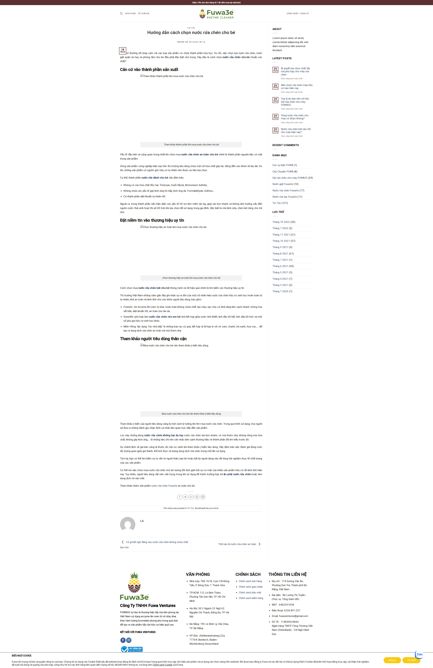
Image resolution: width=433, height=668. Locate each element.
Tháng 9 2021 (280, 247)
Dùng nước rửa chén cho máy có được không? (295, 117)
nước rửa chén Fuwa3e (164, 485)
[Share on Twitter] (185, 497)
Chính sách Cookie (162, 664)
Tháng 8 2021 (280, 253)
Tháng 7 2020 (280, 291)
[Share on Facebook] (179, 497)
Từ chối (411, 660)
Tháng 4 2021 (280, 278)
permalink (213, 508)
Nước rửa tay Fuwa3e (284, 196)
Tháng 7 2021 (280, 259)
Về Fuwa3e (144, 13)
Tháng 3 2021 (280, 285)
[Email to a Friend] (191, 497)
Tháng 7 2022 (280, 228)
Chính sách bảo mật (250, 592)
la (204, 42)
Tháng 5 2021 (280, 272)
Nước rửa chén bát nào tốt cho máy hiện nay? (296, 131)
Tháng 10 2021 (281, 240)
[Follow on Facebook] (123, 640)
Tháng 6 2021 (280, 266)
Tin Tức (191, 28)
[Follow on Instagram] (128, 640)
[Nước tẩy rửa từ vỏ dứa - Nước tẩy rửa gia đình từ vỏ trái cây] (216, 13)
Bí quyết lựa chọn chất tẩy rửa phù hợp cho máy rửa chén (295, 71)
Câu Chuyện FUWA (282, 171)
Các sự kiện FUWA (282, 165)
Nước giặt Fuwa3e (282, 184)
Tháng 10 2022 (281, 222)
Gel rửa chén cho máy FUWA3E (289, 177)
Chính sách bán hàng (250, 581)
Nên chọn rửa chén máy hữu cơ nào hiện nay (297, 87)
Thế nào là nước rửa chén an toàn (237, 544)
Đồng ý (392, 660)
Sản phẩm (130, 13)
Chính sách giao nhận (251, 586)
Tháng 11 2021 (281, 234)
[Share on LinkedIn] (203, 497)
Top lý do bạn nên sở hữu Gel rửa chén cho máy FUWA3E (295, 101)
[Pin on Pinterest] (197, 497)
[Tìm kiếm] (121, 13)
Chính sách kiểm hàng (251, 598)
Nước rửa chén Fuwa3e (285, 190)
